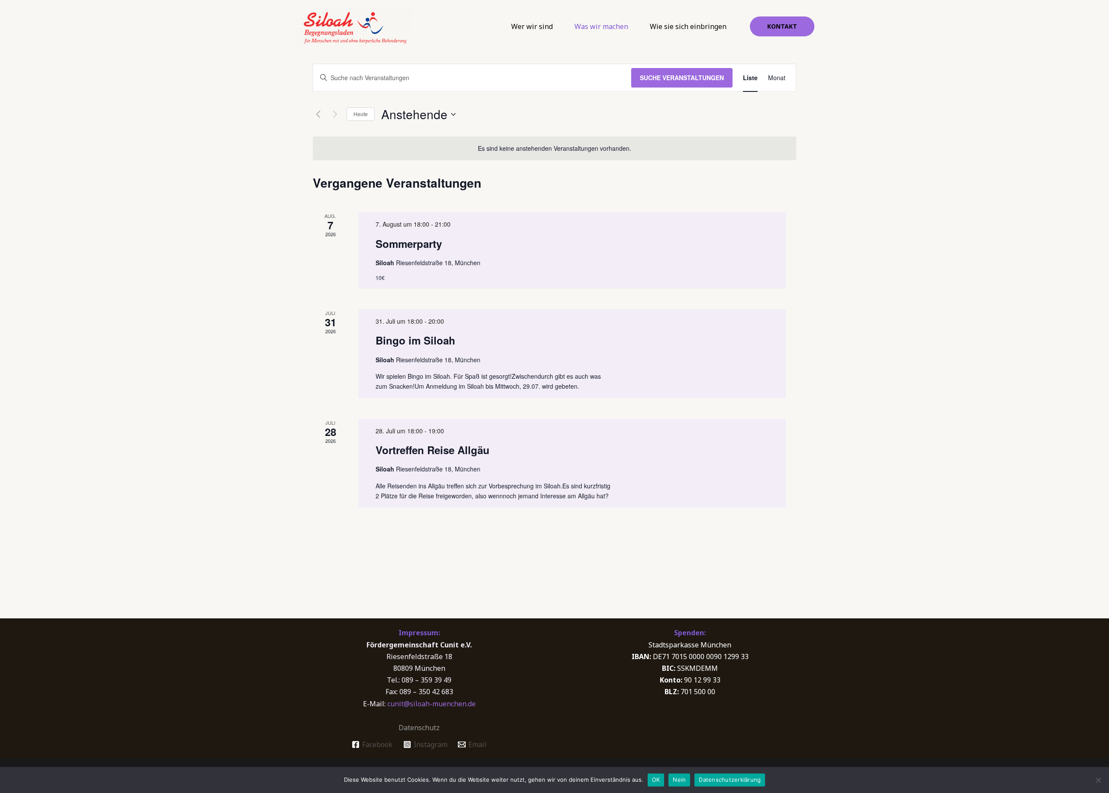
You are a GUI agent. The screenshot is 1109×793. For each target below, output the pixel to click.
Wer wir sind (532, 26)
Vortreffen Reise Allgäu (433, 449)
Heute (360, 113)
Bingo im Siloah (415, 340)
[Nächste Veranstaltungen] (335, 114)
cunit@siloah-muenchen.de (431, 703)
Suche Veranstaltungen (682, 77)
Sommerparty (409, 243)
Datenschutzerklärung (730, 779)
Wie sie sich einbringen (688, 26)
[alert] (554, 148)
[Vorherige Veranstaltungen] (318, 114)
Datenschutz (419, 727)
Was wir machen (601, 26)
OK (656, 779)
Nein (679, 779)
